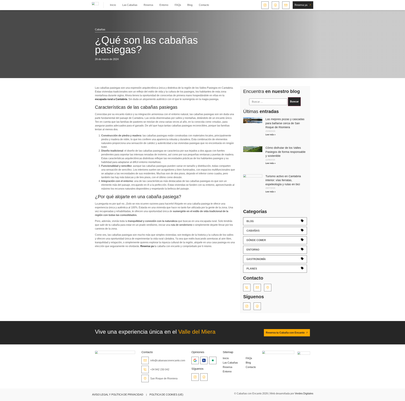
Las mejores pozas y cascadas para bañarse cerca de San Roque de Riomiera (284, 123)
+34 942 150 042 (159, 369)
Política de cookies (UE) (166, 394)
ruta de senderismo (181, 224)
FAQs (178, 5)
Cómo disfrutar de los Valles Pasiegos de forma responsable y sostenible (285, 151)
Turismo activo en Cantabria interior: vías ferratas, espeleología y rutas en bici (283, 180)
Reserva (148, 5)
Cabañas (100, 29)
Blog (190, 5)
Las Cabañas (129, 5)
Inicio (113, 5)
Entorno (163, 5)
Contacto (204, 5)
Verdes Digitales (304, 393)
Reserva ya (147, 246)
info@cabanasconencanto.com (167, 360)
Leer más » (270, 135)
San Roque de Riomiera (164, 378)
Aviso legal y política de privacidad (117, 394)
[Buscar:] (268, 101)
